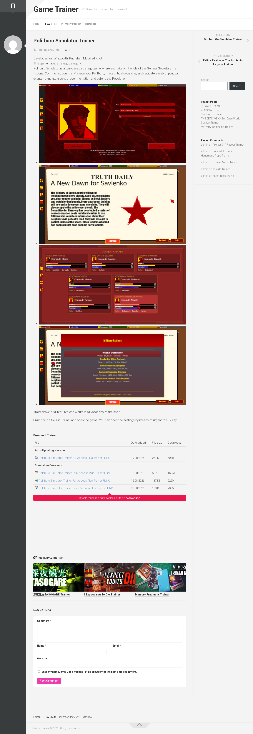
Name (41, 645)
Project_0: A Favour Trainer (228, 144)
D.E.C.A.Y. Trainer (210, 105)
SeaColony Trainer (211, 114)
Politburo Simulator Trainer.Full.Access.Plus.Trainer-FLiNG (74, 458)
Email (117, 645)
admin (204, 144)
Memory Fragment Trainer (152, 594)
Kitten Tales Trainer (224, 175)
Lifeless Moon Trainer (225, 162)
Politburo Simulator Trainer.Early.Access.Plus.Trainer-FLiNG (75, 473)
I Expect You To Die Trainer (102, 594)
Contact (91, 24)
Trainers (51, 24)
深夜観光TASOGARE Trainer (51, 594)
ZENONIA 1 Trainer (212, 110)
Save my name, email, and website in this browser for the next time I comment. (89, 671)
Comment (44, 620)
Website (42, 658)
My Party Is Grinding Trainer (217, 126)
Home (37, 24)
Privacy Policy (71, 24)
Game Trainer (55, 9)
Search (205, 79)
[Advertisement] (109, 528)
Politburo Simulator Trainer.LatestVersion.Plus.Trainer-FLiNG (76, 488)
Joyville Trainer (221, 169)
